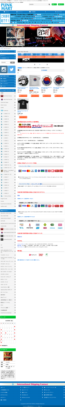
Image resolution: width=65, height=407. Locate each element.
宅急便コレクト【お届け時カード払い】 (25, 198)
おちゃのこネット (31, 406)
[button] (45, 12)
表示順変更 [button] (45, 70)
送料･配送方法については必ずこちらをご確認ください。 (28, 260)
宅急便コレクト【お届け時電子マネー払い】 (26, 216)
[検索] (49, 4)
